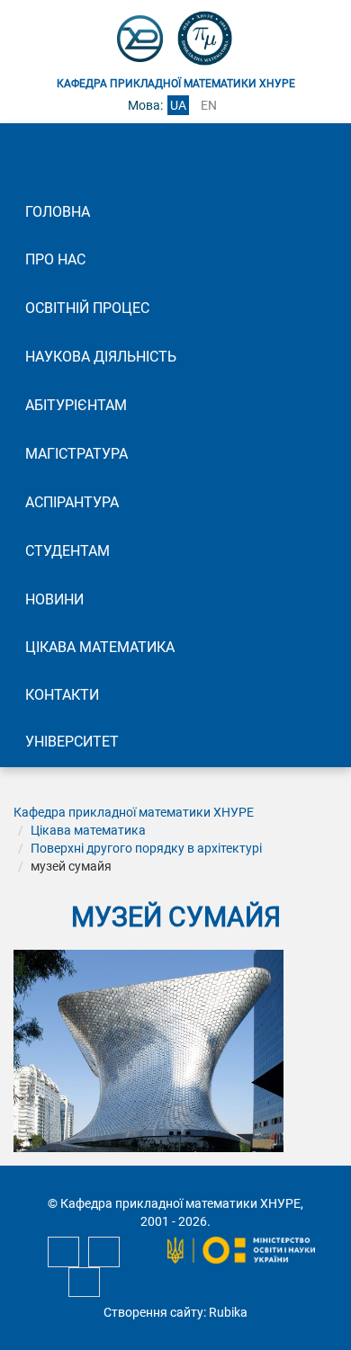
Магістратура (76, 453)
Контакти (62, 694)
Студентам (67, 550)
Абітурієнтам (76, 405)
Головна (57, 211)
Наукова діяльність (100, 356)
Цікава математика (100, 647)
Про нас (55, 259)
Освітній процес (87, 308)
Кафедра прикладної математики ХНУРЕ (134, 812)
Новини (54, 599)
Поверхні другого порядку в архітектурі (146, 848)
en (209, 105)
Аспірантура (72, 502)
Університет (72, 741)
